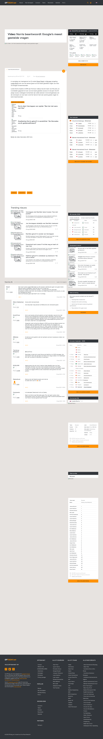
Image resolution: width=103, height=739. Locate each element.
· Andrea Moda (71, 673)
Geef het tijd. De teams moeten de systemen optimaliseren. (81, 305)
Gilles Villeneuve (87, 370)
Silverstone (86, 380)
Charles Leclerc (77, 232)
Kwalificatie (82, 44)
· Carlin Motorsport (72, 706)
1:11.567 (71, 49)
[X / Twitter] (10, 669)
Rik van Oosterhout (40, 76)
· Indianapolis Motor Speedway (90, 725)
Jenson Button (73, 506)
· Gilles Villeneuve (87, 715)
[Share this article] (63, 71)
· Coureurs (39, 705)
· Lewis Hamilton (56, 675)
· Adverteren (40, 671)
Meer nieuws (83, 64)
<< (12, 69)
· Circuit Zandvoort (87, 704)
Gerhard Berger (73, 520)
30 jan (71, 132)
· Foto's (39, 694)
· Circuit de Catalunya (88, 694)
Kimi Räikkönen (73, 528)
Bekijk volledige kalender (83, 392)
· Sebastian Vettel (56, 685)
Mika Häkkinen (73, 530)
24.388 (18, 380)
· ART (69, 679)
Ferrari (85, 227)
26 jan (71, 123)
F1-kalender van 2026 (13, 682)
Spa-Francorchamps (88, 382)
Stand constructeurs (87, 218)
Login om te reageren (62, 292)
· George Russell (56, 671)
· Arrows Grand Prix (72, 677)
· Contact (39, 664)
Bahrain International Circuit (80, 137)
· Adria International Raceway (90, 664)
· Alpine (69, 671)
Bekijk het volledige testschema (83, 161)
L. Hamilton (80, 132)
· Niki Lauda (55, 683)
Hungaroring (86, 384)
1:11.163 (81, 48)
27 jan (71, 125)
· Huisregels (40, 673)
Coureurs (38, 2)
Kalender (58, 2)
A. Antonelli (72, 39)
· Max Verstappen (41, 690)
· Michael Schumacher (57, 679)
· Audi (69, 687)
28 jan (71, 128)
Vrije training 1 (73, 37)
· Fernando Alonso (56, 669)
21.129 (11, 302)
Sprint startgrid (83, 37)
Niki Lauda (72, 512)
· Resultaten (40, 712)
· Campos (70, 704)
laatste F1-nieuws (26, 673)
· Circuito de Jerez (87, 706)
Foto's (63, 2)
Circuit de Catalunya (78, 121)
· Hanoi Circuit (86, 717)
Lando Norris (14, 83)
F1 (31, 81)
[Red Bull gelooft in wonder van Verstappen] (17, 243)
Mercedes (86, 222)
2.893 (18, 330)
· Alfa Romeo (71, 666)
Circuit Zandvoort (88, 387)
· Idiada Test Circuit (87, 723)
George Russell (77, 229)
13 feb (71, 144)
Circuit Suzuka (87, 359)
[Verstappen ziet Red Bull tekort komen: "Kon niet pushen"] (17, 222)
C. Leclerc (80, 142)
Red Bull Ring (86, 377)
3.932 (18, 352)
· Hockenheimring (87, 719)
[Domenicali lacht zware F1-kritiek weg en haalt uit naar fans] (17, 254)
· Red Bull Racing (41, 692)
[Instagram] (13, 669)
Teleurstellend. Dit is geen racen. (79, 308)
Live (96, 140)
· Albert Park (86, 666)
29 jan (71, 130)
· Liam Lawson (55, 677)
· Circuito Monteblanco (88, 709)
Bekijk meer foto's (83, 60)
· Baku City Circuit (87, 687)
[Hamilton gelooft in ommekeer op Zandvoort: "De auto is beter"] (17, 266)
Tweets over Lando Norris (77, 441)
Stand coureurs (74, 218)
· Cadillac (70, 702)
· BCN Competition (72, 694)
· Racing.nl (39, 725)
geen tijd (82, 41)
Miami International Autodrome (90, 366)
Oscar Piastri (40, 81)
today (10, 3)
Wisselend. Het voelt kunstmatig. (79, 301)
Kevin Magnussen (73, 557)
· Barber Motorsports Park (89, 690)
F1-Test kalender (17, 686)
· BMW (69, 698)
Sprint (81, 37)
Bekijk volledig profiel (83, 446)
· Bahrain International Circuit (90, 681)
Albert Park (86, 354)
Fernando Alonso (73, 510)
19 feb (71, 154)
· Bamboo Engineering (73, 690)
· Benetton (70, 696)
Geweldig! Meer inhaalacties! (78, 299)
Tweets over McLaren (77, 576)
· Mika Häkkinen (56, 681)
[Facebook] (6, 669)
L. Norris (81, 47)
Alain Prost (72, 551)
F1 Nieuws (14, 202)
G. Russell (82, 40)
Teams (43, 2)
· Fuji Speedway (86, 713)
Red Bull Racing (15, 679)
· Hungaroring (86, 721)
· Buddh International (88, 692)
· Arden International (73, 675)
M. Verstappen (81, 125)
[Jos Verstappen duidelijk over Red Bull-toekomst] (17, 233)
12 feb (71, 142)
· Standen (39, 710)
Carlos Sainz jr (73, 567)
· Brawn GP (70, 700)
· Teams (39, 707)
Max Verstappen (29, 2)
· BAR (69, 692)
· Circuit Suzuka (87, 702)
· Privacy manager (41, 677)
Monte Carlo (86, 373)
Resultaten (50, 2)
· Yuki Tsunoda (55, 687)
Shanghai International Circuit (90, 356)
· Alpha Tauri (71, 669)
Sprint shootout (72, 45)
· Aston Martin (71, 681)
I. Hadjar (80, 123)
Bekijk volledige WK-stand (83, 239)
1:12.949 (72, 40)
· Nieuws (39, 688)
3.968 (18, 407)
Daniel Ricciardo (73, 522)
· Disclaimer (40, 675)
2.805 (18, 394)
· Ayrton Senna (56, 666)
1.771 (18, 317)
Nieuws (21, 2)
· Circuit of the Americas (89, 700)
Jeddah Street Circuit (88, 363)
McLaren (48, 81)
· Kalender (39, 714)
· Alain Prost (55, 664)
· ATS (69, 685)
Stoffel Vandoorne (74, 514)
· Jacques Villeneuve (57, 673)
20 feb (71, 156)
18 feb (71, 152)
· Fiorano (85, 711)
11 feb (71, 140)
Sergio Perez (72, 543)
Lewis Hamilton (77, 227)
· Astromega (71, 683)
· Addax (69, 664)
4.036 (18, 366)
